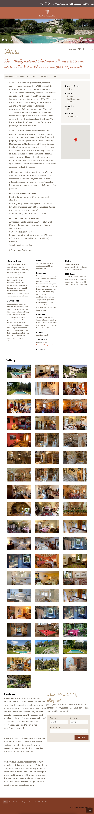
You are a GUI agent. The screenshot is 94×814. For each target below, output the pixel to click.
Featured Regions (22, 802)
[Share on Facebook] (84, 49)
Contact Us (33, 802)
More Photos (10, 40)
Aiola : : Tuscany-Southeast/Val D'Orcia (74, 40)
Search (11, 802)
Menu (89, 810)
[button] (75, 140)
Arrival (53, 718)
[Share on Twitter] (80, 49)
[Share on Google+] (88, 49)
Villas (6, 802)
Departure (74, 718)
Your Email (55, 727)
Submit (81, 737)
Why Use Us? (42, 802)
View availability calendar (45, 345)
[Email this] (92, 49)
